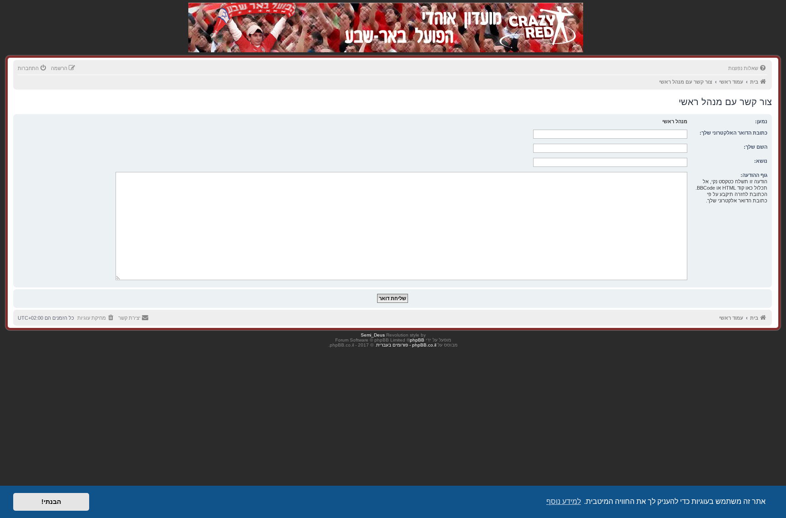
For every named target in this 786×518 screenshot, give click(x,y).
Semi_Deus (373, 334)
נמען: (761, 121)
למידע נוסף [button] (563, 501)
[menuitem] (747, 68)
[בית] (535, 18)
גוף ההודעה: (754, 175)
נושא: (760, 161)
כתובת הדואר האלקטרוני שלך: (733, 133)
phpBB (417, 339)
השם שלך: (755, 147)
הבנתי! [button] (51, 501)
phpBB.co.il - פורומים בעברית (406, 344)
